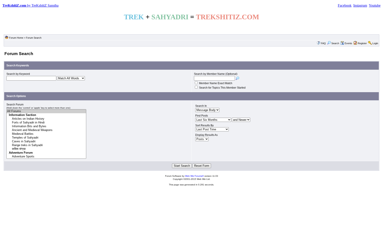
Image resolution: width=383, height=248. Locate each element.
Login (375, 43)
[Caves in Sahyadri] (46, 141)
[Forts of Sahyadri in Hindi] (46, 123)
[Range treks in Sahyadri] (46, 145)
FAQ (323, 43)
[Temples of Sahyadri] (46, 138)
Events (348, 43)
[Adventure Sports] (46, 157)
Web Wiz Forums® (194, 176)
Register (362, 43)
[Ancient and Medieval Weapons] (46, 130)
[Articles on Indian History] (46, 119)
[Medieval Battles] (46, 134)
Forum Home (16, 37)
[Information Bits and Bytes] (46, 126)
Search (335, 43)
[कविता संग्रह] (46, 149)
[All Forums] (46, 111)
